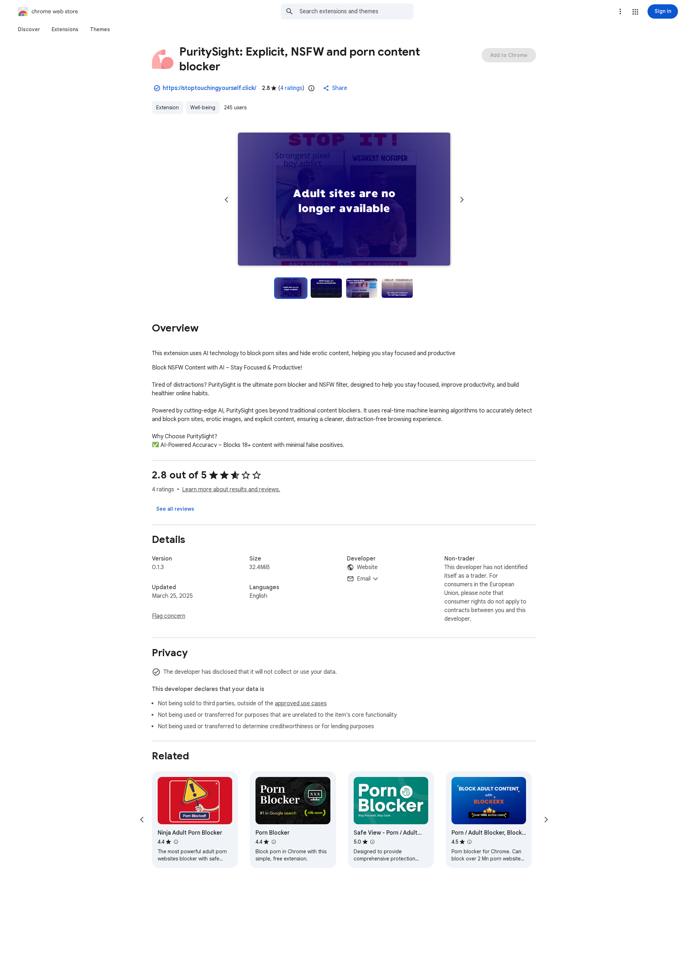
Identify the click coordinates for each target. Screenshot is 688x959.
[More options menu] (620, 11)
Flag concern (168, 616)
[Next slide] (462, 199)
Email (364, 578)
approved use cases (301, 703)
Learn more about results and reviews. (231, 489)
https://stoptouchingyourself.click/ (209, 88)
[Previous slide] (226, 199)
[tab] (29, 29)
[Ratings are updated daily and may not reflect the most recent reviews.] (311, 88)
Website (367, 567)
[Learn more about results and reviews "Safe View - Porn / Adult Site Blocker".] (372, 841)
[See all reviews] (175, 508)
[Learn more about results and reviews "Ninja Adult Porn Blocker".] (175, 841)
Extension (167, 107)
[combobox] (357, 11)
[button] (635, 12)
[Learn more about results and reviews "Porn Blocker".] (273, 841)
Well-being (202, 107)
